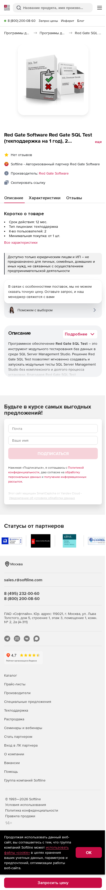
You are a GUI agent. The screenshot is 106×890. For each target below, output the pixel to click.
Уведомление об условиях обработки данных (42, 498)
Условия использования (25, 805)
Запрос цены (48, 21)
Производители (17, 693)
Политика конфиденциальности (31, 810)
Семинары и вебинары (23, 728)
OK (89, 852)
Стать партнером (18, 736)
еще (98, 142)
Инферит (67, 21)
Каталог (10, 675)
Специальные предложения (27, 702)
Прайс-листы (14, 684)
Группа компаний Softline (25, 780)
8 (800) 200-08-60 (22, 21)
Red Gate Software (54, 173)
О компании (14, 754)
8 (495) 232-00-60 (21, 593)
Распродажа (14, 719)
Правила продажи (20, 816)
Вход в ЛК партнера (21, 745)
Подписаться (53, 453)
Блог (80, 21)
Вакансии (12, 763)
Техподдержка (16, 710)
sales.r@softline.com (23, 579)
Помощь (11, 771)
